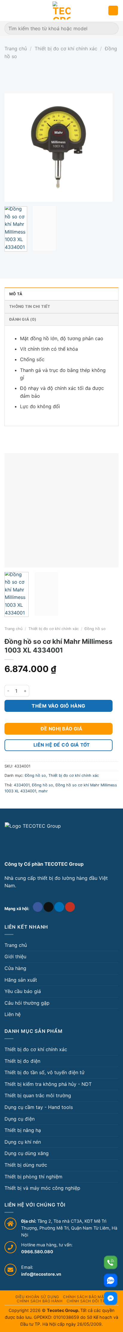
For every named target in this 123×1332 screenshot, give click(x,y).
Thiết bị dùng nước (25, 1165)
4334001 (22, 785)
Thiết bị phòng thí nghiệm (33, 1177)
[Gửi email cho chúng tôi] (48, 907)
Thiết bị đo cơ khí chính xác (66, 49)
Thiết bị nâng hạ (22, 1130)
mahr (43, 791)
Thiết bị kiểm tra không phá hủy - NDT (48, 1084)
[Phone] (110, 1262)
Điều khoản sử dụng (37, 1297)
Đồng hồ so (95, 628)
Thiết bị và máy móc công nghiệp (42, 1188)
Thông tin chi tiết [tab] (29, 306)
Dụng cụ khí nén (22, 1142)
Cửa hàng (15, 968)
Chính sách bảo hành (40, 1301)
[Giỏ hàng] (113, 11)
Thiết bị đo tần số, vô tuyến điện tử (44, 1072)
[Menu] (8, 10)
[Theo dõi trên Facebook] (38, 907)
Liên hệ (12, 1014)
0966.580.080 (37, 1251)
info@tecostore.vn (41, 1274)
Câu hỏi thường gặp (27, 1003)
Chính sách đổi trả (87, 1301)
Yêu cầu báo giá (22, 991)
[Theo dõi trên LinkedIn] (59, 907)
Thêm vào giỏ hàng (58, 706)
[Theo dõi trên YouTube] (70, 907)
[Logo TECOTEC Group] (32, 839)
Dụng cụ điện (19, 1119)
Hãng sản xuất (20, 980)
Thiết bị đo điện (22, 1061)
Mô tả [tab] (15, 294)
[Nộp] (111, 28)
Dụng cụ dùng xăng (26, 1153)
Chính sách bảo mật (84, 1297)
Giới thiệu (15, 956)
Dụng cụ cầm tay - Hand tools (38, 1107)
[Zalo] (110, 1280)
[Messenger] (110, 1298)
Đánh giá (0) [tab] (22, 319)
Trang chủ (15, 49)
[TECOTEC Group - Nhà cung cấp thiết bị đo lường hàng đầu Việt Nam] (61, 10)
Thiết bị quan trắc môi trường (37, 1095)
